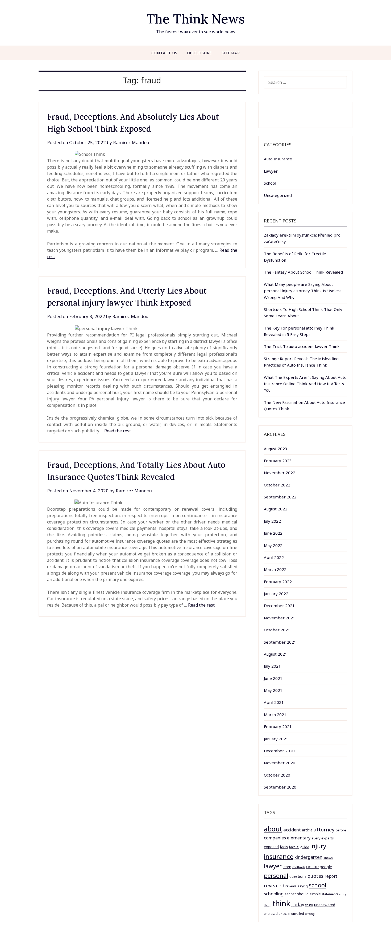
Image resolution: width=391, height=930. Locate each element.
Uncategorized (278, 195)
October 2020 (277, 775)
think (281, 903)
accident (292, 830)
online (312, 866)
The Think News (196, 19)
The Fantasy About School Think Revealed (303, 272)
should (303, 893)
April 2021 (274, 702)
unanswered (324, 904)
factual (294, 847)
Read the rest (117, 431)
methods (298, 867)
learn (287, 866)
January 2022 (276, 593)
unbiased (271, 913)
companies (275, 838)
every (315, 838)
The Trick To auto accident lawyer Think (302, 346)
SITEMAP (231, 52)
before (341, 830)
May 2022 (273, 545)
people (326, 866)
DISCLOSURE (199, 52)
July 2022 (272, 521)
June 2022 (273, 533)
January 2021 (276, 738)
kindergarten (308, 857)
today (297, 904)
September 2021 (280, 642)
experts (327, 838)
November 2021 (279, 617)
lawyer (273, 866)
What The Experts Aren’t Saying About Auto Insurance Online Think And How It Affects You (305, 384)
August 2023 (275, 448)
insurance (278, 856)
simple (315, 893)
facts (284, 846)
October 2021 (277, 629)
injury (318, 846)
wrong (310, 914)
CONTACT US (164, 52)
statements (330, 894)
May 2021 (273, 690)
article (307, 829)
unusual (284, 914)
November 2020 (279, 762)
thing (267, 905)
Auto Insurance (278, 158)
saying (303, 886)
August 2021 (275, 654)
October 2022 (277, 485)
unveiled (297, 913)
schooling (274, 894)
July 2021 (272, 666)
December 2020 (279, 750)
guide (304, 847)
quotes (315, 876)
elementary (298, 838)
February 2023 (278, 460)
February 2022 (278, 581)
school (317, 885)
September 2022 (280, 496)
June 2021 (273, 678)
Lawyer (271, 171)
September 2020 (280, 787)
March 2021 (275, 714)
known (328, 858)
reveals (291, 886)
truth (309, 905)
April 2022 (274, 557)
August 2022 (275, 508)
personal (276, 875)
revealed (274, 885)
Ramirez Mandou (131, 142)
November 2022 (279, 472)
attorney (324, 829)
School (270, 183)
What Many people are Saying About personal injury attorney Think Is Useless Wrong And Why (303, 291)
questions (297, 876)
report (331, 876)
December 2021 (279, 605)
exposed (271, 846)
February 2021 (278, 726)
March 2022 (275, 569)
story (343, 894)
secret (290, 893)
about (273, 829)
